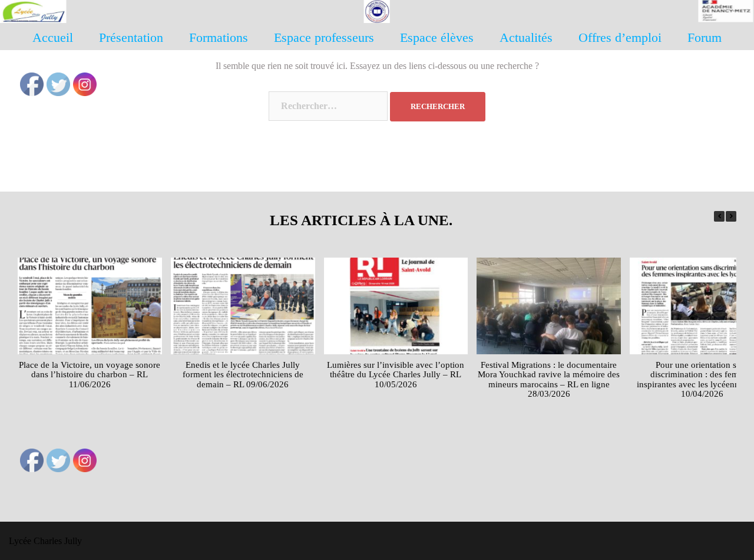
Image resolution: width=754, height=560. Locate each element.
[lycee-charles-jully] (377, 15)
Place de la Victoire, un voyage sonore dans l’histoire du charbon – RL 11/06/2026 (89, 374)
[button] (731, 216)
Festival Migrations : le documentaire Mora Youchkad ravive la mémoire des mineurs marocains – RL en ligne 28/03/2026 (549, 379)
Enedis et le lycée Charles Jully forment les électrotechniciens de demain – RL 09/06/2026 (243, 374)
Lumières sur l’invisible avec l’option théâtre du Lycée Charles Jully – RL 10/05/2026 (395, 374)
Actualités (526, 37)
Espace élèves (437, 37)
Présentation (131, 37)
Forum (704, 37)
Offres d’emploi (620, 37)
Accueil (52, 37)
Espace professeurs (324, 37)
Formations (218, 37)
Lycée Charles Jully (45, 541)
